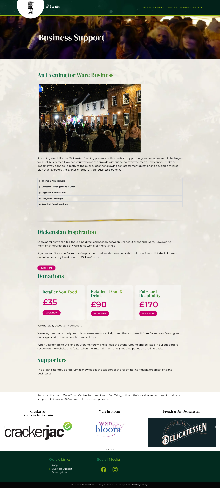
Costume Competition (153, 7)
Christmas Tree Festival (178, 7)
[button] (4, 426)
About (196, 7)
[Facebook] (103, 469)
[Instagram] (115, 469)
